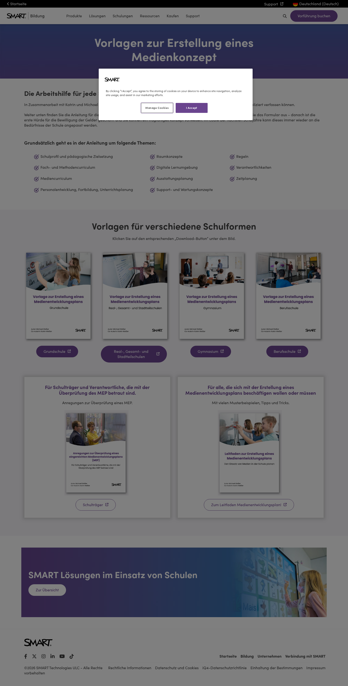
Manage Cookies (157, 108)
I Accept (191, 108)
